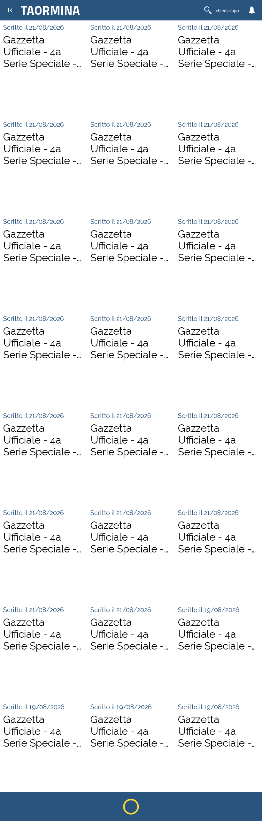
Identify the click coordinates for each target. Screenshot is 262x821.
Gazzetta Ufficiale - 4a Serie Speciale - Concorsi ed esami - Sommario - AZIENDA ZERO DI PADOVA (127, 731)
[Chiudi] (10, 10)
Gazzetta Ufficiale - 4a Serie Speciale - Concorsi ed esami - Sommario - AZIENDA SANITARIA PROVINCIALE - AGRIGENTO (40, 537)
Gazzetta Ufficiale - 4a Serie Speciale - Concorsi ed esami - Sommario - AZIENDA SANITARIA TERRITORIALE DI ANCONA (127, 440)
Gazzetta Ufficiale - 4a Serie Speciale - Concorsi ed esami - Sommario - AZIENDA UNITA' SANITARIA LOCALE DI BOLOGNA (129, 51)
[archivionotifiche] (251, 10)
